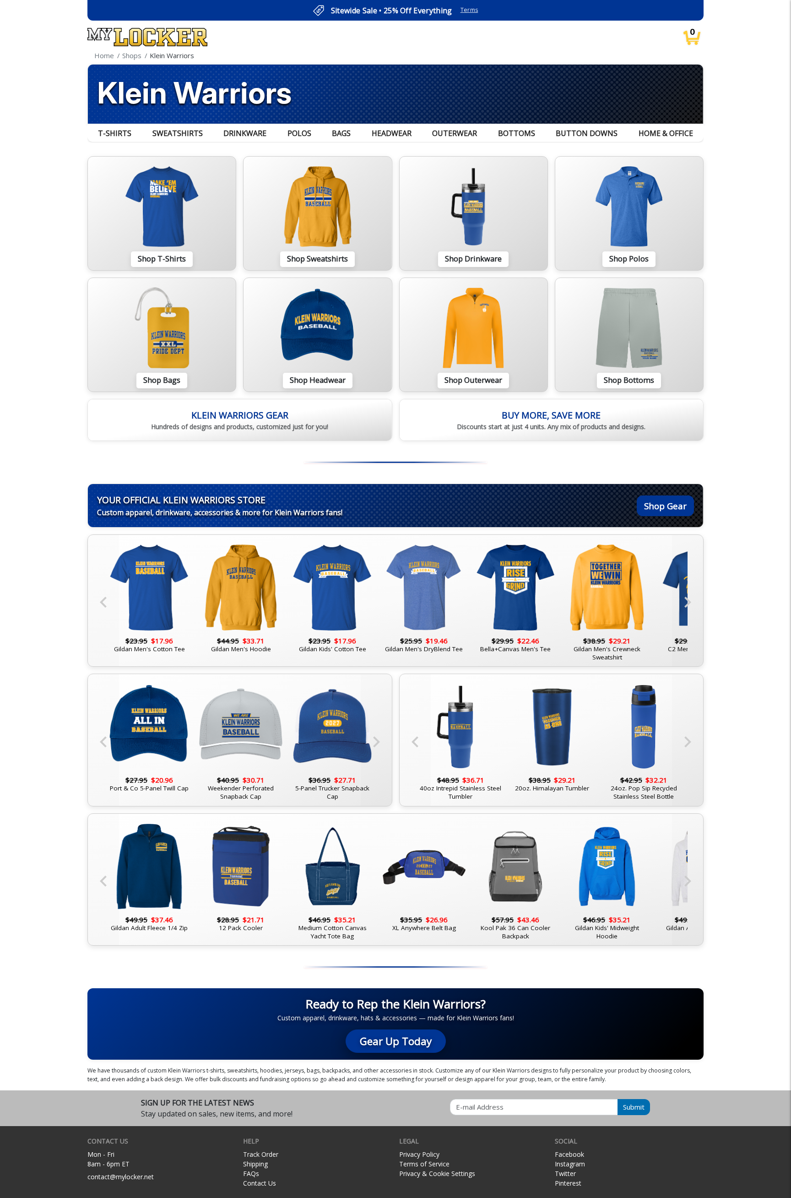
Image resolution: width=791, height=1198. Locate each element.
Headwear (392, 133)
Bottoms (516, 133)
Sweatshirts (177, 133)
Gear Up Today (396, 1041)
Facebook (569, 1154)
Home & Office (666, 133)
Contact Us (259, 1183)
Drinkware (244, 133)
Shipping (255, 1164)
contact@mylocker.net (120, 1176)
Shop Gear (665, 506)
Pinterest (568, 1183)
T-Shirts (114, 133)
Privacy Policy (419, 1154)
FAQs (251, 1173)
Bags (341, 133)
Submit (634, 1106)
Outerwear (454, 133)
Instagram (570, 1164)
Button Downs (587, 133)
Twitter (565, 1173)
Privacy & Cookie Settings (437, 1173)
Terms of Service (424, 1164)
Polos (299, 133)
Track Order (260, 1154)
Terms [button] (469, 10)
